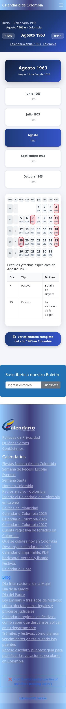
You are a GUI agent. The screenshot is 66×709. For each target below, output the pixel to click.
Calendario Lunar (16, 568)
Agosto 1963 (33, 35)
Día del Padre (13, 594)
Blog (6, 577)
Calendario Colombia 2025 (24, 513)
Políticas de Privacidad (21, 437)
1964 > (58, 35)
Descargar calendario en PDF (26, 546)
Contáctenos (13, 448)
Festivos (9, 563)
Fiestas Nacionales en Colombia (29, 463)
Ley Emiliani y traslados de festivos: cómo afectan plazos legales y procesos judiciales (32, 606)
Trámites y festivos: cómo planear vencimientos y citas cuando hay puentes (30, 639)
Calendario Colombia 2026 (24, 519)
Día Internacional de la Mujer (26, 583)
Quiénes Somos (15, 442)
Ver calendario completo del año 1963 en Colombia (33, 339)
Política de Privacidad (20, 507)
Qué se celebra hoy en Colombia (29, 541)
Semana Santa (14, 480)
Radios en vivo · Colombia (23, 491)
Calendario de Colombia (22, 5)
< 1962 (8, 35)
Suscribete (50, 385)
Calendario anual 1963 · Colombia (33, 44)
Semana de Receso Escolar (24, 469)
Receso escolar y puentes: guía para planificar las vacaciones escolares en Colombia (32, 655)
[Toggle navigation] (61, 5)
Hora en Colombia (17, 485)
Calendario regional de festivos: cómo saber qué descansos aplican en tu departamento (32, 622)
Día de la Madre (15, 589)
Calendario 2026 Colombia (33, 698)
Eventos (9, 474)
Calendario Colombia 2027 (24, 524)
